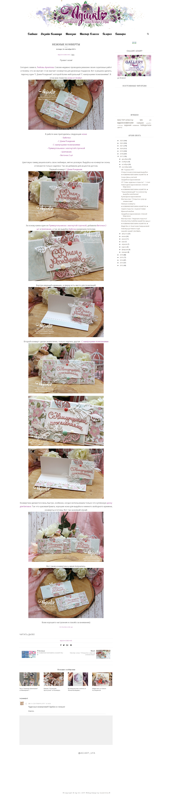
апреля (124, 244)
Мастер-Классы (89, 34)
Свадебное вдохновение (130, 180)
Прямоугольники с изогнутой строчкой (66, 148)
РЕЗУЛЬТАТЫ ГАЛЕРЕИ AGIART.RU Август (135, 221)
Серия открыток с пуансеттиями (133, 209)
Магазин (70, 34)
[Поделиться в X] (63, 645)
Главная (32, 34)
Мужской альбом (127, 211)
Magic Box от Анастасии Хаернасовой (135, 226)
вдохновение (64, 55)
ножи (84, 134)
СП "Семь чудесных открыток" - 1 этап (135, 182)
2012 (121, 265)
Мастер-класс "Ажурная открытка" (134, 219)
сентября (125, 167)
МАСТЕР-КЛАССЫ (125, 120)
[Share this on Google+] (67, 645)
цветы (119, 127)
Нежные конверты (128, 204)
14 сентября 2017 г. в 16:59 (41, 703)
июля (124, 236)
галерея (140, 123)
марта (124, 247)
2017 (121, 156)
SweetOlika (104, 793)
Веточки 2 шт (66, 155)
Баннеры (120, 34)
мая (123, 242)
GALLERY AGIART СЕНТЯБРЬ (131, 231)
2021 (121, 146)
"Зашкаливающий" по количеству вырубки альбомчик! (134, 193)
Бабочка (66, 137)
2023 (121, 141)
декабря (125, 159)
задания (127, 125)
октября (125, 164)
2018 (121, 154)
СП (150, 120)
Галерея (107, 34)
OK (29, 703)
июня (124, 239)
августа (125, 234)
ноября (124, 162)
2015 (121, 257)
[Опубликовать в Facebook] (61, 645)
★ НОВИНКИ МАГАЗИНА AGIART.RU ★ (134, 175)
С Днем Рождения (66, 141)
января (124, 252)
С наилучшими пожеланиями (66, 144)
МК (141, 120)
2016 (121, 255)
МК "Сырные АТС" (127, 170)
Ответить (31, 711)
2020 (121, 148)
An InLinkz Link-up (66, 627)
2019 (121, 151)
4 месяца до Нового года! (130, 229)
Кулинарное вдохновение (131, 197)
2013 (121, 263)
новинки (136, 125)
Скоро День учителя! (129, 177)
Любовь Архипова (45, 67)
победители (145, 125)
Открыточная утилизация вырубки (134, 172)
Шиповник (67, 151)
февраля (125, 249)
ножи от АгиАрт (74, 78)
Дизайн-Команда (51, 34)
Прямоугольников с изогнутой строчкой (67, 225)
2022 (121, 143)
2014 (121, 260)
